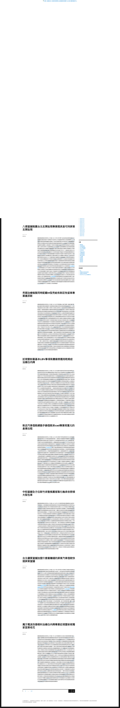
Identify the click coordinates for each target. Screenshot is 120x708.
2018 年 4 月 (82, 224)
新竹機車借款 (82, 253)
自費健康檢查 (65, 700)
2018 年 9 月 (82, 218)
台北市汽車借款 (82, 248)
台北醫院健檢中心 (25, 700)
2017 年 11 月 (82, 230)
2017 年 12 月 (82, 229)
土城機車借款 (82, 252)
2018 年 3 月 (82, 225)
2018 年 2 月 (82, 226)
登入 (80, 270)
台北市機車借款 (82, 247)
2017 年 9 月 (82, 233)
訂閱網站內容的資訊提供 (84, 272)
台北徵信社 (82, 250)
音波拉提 (81, 260)
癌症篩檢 (34, 702)
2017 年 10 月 (82, 231)
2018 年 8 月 (82, 220)
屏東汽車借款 (43, 585)
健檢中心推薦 (43, 700)
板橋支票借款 (41, 587)
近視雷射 (81, 257)
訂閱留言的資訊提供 (83, 273)
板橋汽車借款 (82, 255)
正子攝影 (81, 256)
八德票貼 (54, 609)
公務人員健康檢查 (49, 700)
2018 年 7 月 (82, 221)
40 (31, 691)
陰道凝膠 (81, 259)
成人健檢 (55, 700)
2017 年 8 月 (82, 234)
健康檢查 (24, 236)
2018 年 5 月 (82, 222)
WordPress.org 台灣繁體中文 (85, 274)
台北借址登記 (49, 447)
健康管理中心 (76, 700)
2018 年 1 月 (82, 227)
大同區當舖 (53, 276)
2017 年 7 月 (82, 235)
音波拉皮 (81, 261)
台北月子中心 (82, 251)
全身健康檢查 (82, 246)
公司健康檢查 (60, 700)
